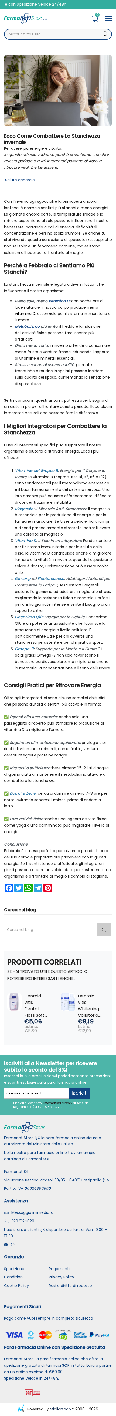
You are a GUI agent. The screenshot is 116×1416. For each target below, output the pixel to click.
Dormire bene (23, 793)
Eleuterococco (50, 578)
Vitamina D (25, 540)
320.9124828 (22, 1221)
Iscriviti (79, 1093)
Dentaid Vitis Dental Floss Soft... (35, 1005)
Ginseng (22, 578)
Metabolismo (27, 326)
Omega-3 (24, 648)
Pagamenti (59, 1268)
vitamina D (59, 301)
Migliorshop (60, 1409)
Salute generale (19, 180)
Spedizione (14, 1268)
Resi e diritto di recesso (70, 1285)
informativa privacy (57, 1103)
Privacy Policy (61, 1277)
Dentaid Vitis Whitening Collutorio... (89, 1005)
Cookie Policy (16, 1285)
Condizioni (13, 1277)
